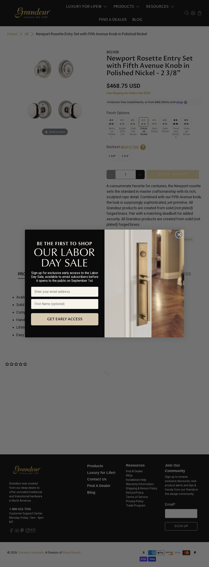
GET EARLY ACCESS (64, 319)
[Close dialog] (179, 234)
